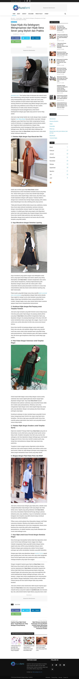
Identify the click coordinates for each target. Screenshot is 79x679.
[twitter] (27, 1)
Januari (59, 154)
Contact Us (65, 677)
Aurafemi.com (15, 95)
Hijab (51, 124)
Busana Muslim (54, 121)
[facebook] (25, 1)
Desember (59, 157)
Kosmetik (52, 126)
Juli (59, 174)
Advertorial (52, 119)
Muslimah (52, 135)
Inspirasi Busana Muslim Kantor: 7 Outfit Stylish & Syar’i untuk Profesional (62, 97)
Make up (52, 129)
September (59, 167)
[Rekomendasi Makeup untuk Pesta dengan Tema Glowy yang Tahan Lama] (41, 640)
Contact (24, 13)
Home (14, 13)
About (18, 13)
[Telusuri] (65, 14)
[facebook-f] (52, 665)
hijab (20, 119)
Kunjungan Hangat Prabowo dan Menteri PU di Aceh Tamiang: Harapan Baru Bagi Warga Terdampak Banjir (62, 88)
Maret (59, 147)
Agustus (59, 171)
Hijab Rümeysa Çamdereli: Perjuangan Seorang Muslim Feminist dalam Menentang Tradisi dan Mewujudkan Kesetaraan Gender (39, 625)
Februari (59, 150)
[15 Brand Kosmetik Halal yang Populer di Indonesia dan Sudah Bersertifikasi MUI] (29, 640)
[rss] (52, 669)
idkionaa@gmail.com (37, 672)
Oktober (59, 164)
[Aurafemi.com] (21, 8)
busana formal (39, 553)
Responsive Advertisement (49, 7)
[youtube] (29, 1)
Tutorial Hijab (14, 21)
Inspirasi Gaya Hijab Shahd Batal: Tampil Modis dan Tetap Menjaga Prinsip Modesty (19, 623)
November (59, 161)
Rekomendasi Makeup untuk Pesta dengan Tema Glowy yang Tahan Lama (62, 53)
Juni (59, 178)
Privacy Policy (39, 13)
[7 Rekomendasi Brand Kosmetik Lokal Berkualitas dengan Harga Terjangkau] (16, 640)
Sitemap (46, 13)
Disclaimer (30, 13)
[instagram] (60, 665)
